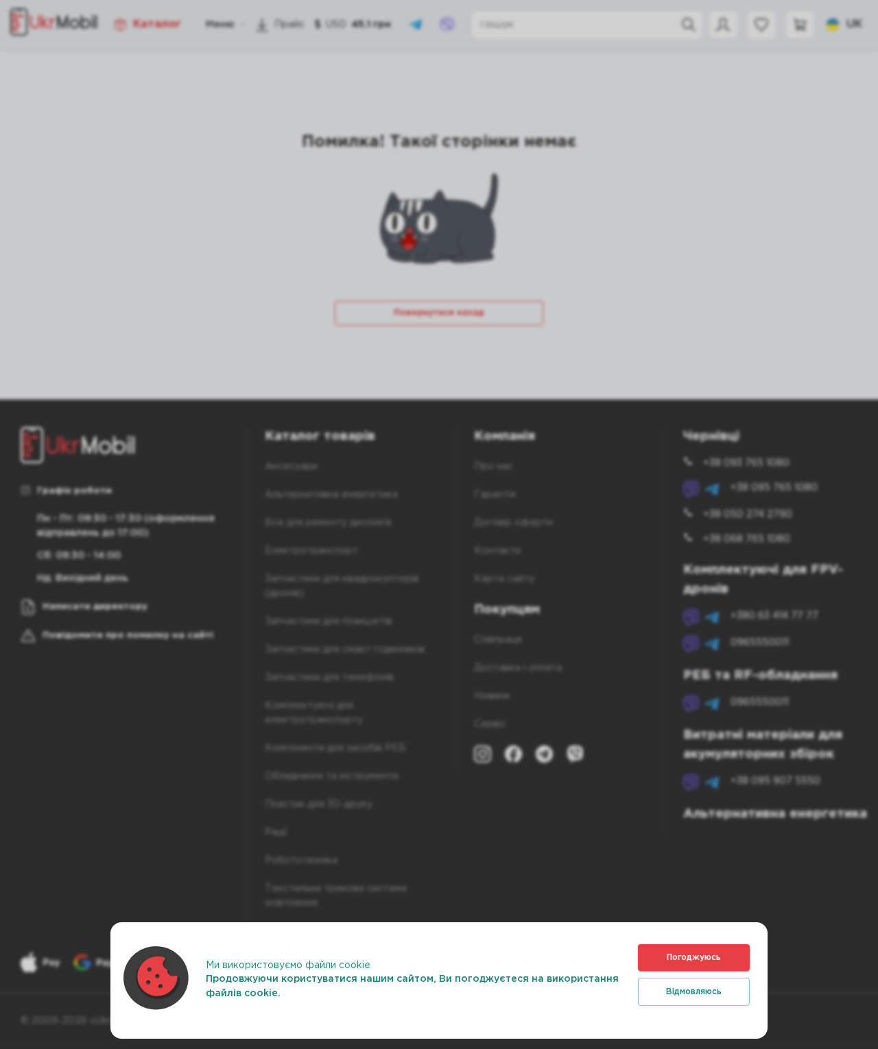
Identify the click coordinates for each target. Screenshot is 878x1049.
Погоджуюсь (694, 957)
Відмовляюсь (694, 992)
